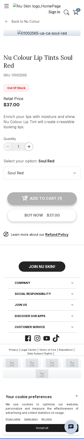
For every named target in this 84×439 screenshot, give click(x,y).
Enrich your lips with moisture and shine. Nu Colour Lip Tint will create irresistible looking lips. (40, 121)
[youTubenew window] (46, 338)
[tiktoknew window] (56, 338)
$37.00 (12, 104)
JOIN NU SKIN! (42, 266)
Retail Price (13, 98)
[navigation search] (66, 12)
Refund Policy (56, 234)
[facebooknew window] (28, 338)
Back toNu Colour (26, 21)
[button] (42, 265)
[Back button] (8, 21)
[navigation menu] (6, 6)
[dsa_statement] (42, 373)
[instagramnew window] (37, 338)
